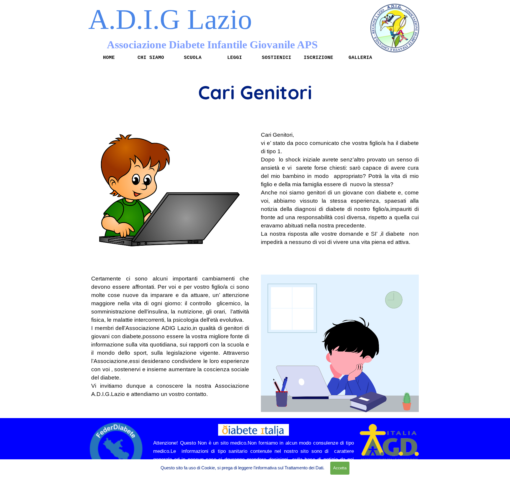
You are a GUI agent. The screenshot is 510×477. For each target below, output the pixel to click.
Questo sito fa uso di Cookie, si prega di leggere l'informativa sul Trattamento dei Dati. (242, 468)
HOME (109, 57)
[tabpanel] (255, 92)
